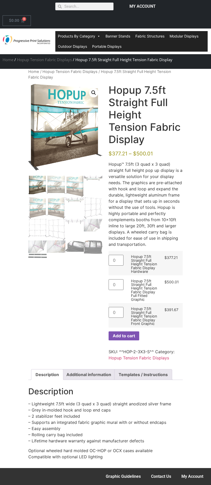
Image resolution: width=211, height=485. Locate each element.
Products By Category (76, 36)
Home (8, 59)
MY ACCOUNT (142, 6)
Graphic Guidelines (123, 476)
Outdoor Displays (72, 46)
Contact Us (161, 476)
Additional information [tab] (88, 374)
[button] (93, 92)
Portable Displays (106, 46)
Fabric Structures (149, 36)
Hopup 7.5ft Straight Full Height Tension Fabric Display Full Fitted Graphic (144, 290)
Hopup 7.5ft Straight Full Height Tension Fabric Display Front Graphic (144, 316)
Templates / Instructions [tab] (143, 374)
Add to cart (124, 335)
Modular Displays (184, 36)
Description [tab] (47, 374)
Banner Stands (118, 36)
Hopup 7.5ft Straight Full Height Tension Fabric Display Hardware (144, 264)
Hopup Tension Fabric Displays (44, 59)
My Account (192, 476)
